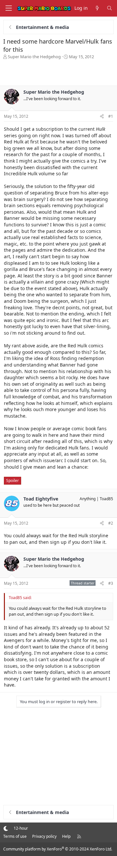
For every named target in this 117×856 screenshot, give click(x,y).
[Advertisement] (58, 72)
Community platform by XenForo (57, 849)
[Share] (102, 116)
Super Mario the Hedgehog (34, 57)
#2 (110, 523)
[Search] (109, 8)
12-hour (21, 828)
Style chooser (5, 828)
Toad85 (106, 499)
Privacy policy (44, 836)
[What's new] (97, 8)
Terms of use (15, 836)
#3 (110, 583)
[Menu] (8, 8)
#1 (110, 116)
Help (66, 836)
